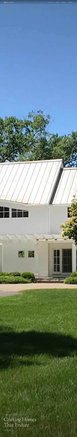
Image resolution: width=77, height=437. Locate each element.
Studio (57, 2)
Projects (50, 2)
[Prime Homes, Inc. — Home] (9, 2)
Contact (71, 2)
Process (64, 2)
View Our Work (7, 430)
